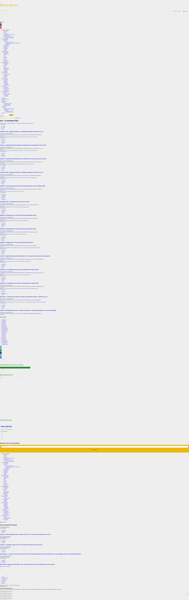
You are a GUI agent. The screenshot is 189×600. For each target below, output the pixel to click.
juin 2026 (3, 321)
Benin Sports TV (7, 35)
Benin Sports (2, 566)
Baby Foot (6, 79)
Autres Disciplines (5, 91)
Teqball (5, 77)
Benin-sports (9, 5)
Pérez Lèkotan (6, 426)
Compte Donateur (7, 104)
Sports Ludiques (5, 78)
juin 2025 (3, 334)
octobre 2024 (4, 343)
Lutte (5, 59)
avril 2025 (4, 336)
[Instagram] (94, 26)
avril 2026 (4, 323)
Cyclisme (5, 64)
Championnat (6, 88)
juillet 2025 (4, 333)
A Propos (3, 100)
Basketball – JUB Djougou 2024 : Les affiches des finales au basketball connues (14, 207)
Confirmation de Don (8, 103)
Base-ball (5, 80)
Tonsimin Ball (6, 85)
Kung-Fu (5, 58)
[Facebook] (94, 23)
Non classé (6, 96)
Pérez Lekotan (2, 133)
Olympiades (6, 87)
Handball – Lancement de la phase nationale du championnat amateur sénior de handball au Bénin (18, 177)
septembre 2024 (5, 344)
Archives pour (6, 118)
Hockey (5, 49)
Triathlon (5, 71)
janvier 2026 (4, 327)
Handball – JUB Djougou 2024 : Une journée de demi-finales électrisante (13, 234)
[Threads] (94, 25)
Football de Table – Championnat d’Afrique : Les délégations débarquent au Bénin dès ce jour (17, 123)
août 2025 (4, 332)
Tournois (5, 89)
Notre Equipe (4, 101)
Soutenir (3, 102)
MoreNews (12, 585)
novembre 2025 (5, 329)
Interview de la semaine (8, 36)
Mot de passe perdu (9, 112)
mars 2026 (4, 325)
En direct (1, 116)
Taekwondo (6, 60)
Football (5, 40)
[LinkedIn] (94, 351)
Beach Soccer (6, 46)
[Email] (94, 348)
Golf (4, 66)
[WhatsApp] (94, 350)
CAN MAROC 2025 (5, 99)
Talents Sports (6, 90)
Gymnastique (6, 68)
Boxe (5, 55)
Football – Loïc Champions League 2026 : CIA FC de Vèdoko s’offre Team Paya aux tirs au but (21, 544)
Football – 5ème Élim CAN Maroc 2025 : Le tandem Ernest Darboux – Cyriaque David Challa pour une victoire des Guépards (22, 302)
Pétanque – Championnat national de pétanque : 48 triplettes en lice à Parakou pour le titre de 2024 (18, 136)
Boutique (3, 106)
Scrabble (5, 76)
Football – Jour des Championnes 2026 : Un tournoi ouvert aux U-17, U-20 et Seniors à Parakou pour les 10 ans (25, 534)
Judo (5, 56)
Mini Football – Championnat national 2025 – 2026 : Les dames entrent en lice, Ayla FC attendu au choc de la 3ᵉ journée (27, 564)
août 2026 (4, 319)
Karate (5, 57)
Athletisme (6, 63)
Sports (3, 129)
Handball (5, 47)
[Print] (94, 356)
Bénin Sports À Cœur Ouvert (9, 34)
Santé (5, 92)
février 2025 (4, 339)
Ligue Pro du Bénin (9, 42)
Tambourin (6, 83)
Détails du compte (9, 110)
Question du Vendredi (10, 37)
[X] (94, 353)
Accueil (3, 97)
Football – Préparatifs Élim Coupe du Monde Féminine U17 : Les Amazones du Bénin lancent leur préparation (20, 247)
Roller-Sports (6, 45)
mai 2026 (3, 322)
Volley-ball (6, 48)
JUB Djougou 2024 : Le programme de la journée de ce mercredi (12, 191)
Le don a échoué (7, 105)
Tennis (5, 73)
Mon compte (6, 109)
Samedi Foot (8, 44)
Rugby (5, 50)
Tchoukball (6, 84)
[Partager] (94, 357)
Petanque (5, 82)
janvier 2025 (4, 340)
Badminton (6, 75)
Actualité (5, 31)
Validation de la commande (9, 108)
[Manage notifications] (187, 594)
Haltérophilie (6, 69)
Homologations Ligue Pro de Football (13, 43)
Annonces (6, 33)
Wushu (5, 61)
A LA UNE (3, 530)
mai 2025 (3, 335)
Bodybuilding (6, 53)
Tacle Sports (6, 95)
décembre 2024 (5, 341)
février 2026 (4, 326)
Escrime (5, 65)
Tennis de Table (7, 74)
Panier (5, 107)
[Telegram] (94, 354)
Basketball (6, 39)
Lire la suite (2, 135)
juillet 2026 (4, 320)
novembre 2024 (5, 342)
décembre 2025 (5, 328)
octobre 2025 (4, 330)
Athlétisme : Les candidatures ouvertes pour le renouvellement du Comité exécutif (15, 261)
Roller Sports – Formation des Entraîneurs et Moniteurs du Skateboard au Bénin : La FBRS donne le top (19, 288)
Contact (3, 113)
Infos (5, 32)
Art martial (6, 52)
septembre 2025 (5, 331)
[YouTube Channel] (94, 28)
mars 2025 (4, 338)
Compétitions (4, 86)
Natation (5, 70)
